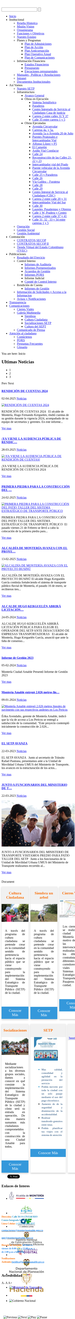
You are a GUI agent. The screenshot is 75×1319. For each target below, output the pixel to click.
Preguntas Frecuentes (30, 343)
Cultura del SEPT (35, 326)
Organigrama (25, 30)
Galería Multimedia (28, 312)
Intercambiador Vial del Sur (49, 202)
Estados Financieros (37, 64)
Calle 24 (37, 154)
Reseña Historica (27, 23)
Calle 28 (37, 185)
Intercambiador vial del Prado (50, 164)
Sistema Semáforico (44, 102)
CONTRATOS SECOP (31, 240)
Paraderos (38, 105)
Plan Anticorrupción (37, 50)
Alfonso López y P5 (44, 143)
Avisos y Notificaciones (31, 298)
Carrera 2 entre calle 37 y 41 (49, 216)
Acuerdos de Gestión (37, 271)
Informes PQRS (34, 274)
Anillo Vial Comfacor (45, 150)
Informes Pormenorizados (40, 267)
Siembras (30, 316)
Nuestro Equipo (26, 36)
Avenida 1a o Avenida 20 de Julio (52, 133)
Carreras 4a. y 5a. (43, 130)
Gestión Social (26, 230)
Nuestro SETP (26, 88)
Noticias (22, 398)
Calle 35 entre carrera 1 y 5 (48, 119)
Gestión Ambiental (28, 233)
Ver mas (6, 428)
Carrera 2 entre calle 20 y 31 (49, 199)
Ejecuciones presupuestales (41, 71)
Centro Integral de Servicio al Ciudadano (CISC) (50, 193)
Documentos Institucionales (33, 81)
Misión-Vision (25, 26)
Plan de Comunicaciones (40, 57)
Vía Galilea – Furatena (46, 181)
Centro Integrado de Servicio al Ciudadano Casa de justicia (51, 111)
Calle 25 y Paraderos (45, 174)
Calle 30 (37, 205)
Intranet (21, 78)
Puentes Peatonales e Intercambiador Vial (45, 138)
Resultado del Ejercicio (31, 257)
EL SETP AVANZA (15, 743)
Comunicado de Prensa (31, 330)
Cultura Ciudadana (36, 319)
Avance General (34, 95)
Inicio (12, 16)
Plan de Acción (34, 47)
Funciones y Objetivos (30, 33)
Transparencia (17, 302)
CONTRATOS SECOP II (33, 243)
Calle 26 (37, 178)
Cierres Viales (25, 309)
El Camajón (39, 147)
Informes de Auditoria (38, 264)
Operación (23, 226)
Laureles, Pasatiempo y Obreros (51, 209)
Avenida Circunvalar (45, 126)
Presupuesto (32, 68)
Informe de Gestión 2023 (17, 657)
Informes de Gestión (37, 288)
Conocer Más (15, 1013)
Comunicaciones (19, 305)
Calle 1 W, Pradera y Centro (49, 212)
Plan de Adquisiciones (38, 43)
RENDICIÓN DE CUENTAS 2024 (25, 391)
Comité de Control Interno (41, 281)
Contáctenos (24, 336)
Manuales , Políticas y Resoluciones (38, 74)
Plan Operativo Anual (38, 54)
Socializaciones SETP (38, 323)
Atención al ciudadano (23, 333)
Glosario (22, 347)
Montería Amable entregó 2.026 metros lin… (30, 692)
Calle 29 (37, 188)
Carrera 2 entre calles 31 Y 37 (50, 116)
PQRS (21, 340)
